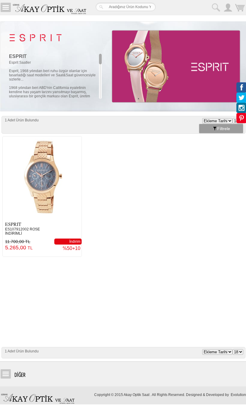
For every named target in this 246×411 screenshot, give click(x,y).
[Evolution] (230, 395)
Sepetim (240, 8)
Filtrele (223, 128)
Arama (216, 8)
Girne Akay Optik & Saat (49, 8)
